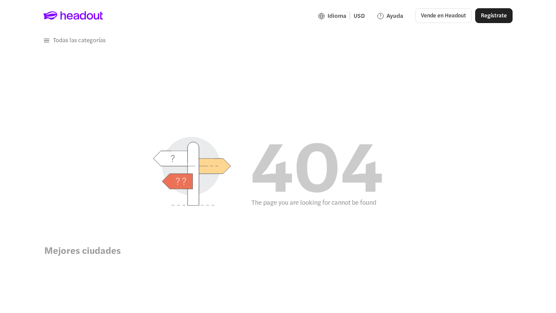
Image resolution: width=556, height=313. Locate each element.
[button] (74, 40)
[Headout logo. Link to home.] (73, 15)
